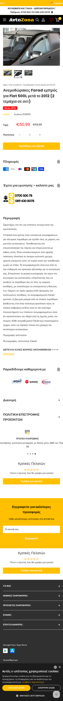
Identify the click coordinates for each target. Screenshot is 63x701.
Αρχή (5, 85)
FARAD (6, 114)
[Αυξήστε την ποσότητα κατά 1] (40, 135)
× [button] (59, 667)
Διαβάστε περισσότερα (33, 682)
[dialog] (31, 682)
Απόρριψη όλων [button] (46, 687)
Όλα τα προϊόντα (15, 85)
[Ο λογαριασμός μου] (43, 20)
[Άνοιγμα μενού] (4, 19)
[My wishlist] (51, 19)
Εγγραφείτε (31, 538)
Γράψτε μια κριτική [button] (31, 481)
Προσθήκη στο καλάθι (31, 146)
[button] (31, 695)
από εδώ (8, 354)
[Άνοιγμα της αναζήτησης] (37, 20)
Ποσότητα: (9, 134)
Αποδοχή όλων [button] (16, 687)
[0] (57, 20)
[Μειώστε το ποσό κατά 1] (20, 135)
